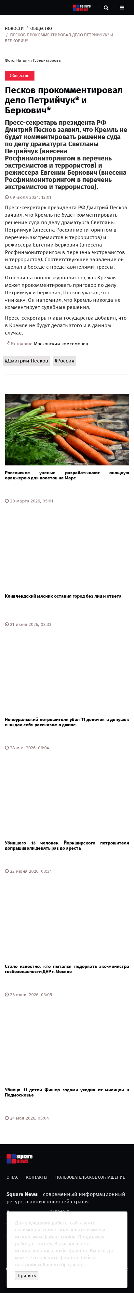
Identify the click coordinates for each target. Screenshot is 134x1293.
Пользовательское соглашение (90, 1177)
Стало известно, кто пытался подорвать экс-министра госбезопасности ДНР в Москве (67, 969)
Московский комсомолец (61, 344)
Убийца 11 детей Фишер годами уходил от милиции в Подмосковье (67, 1092)
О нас (12, 1177)
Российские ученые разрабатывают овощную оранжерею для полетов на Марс (67, 475)
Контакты (36, 1177)
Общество (41, 28)
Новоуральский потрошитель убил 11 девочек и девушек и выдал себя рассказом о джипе (67, 722)
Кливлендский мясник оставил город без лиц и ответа (63, 596)
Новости (14, 28)
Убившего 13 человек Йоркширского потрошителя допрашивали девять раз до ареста (67, 845)
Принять (27, 1275)
